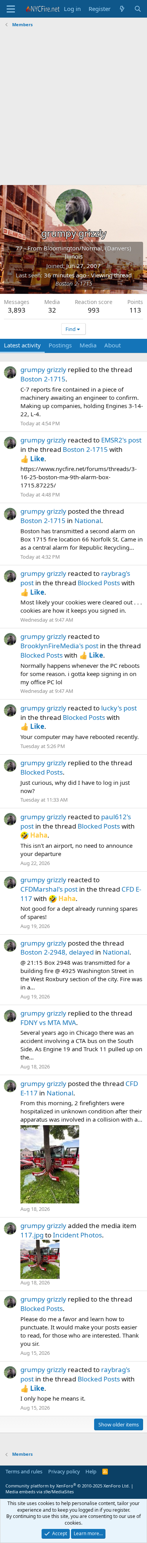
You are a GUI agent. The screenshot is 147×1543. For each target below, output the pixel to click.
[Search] (137, 9)
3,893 (16, 310)
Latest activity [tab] (22, 345)
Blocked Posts (99, 582)
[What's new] (122, 9)
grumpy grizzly (43, 369)
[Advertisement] (73, 107)
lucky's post (119, 707)
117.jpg (32, 1234)
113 (135, 310)
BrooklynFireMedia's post (59, 645)
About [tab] (112, 345)
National (87, 520)
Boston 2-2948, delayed (57, 952)
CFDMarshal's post (49, 889)
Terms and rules (23, 1471)
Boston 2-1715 (73, 283)
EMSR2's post (121, 439)
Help (90, 1471)
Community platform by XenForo (67, 1486)
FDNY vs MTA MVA (48, 1022)
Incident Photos (77, 1234)
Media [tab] (88, 345)
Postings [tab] (60, 345)
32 (52, 310)
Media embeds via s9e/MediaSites (39, 1491)
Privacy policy (64, 1471)
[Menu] (11, 9)
